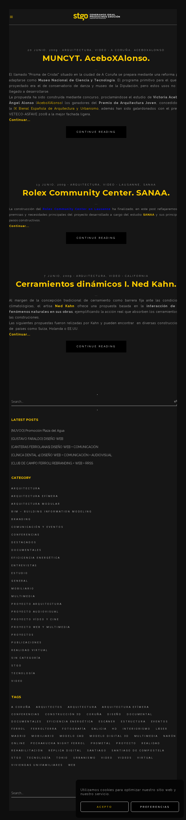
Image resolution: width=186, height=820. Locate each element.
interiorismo (137, 728)
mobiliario (43, 736)
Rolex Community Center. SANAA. (96, 193)
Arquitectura (77, 50)
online (18, 743)
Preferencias (155, 807)
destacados (24, 542)
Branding (21, 519)
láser (162, 728)
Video (101, 50)
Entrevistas (24, 565)
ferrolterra (44, 728)
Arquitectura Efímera (34, 496)
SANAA (149, 184)
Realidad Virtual (29, 650)
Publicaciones (26, 642)
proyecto (126, 743)
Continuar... (19, 120)
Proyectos (22, 634)
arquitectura (82, 707)
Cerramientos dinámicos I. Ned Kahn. (96, 284)
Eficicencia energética (35, 557)
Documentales (26, 550)
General (19, 580)
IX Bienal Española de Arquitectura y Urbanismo (56, 108)
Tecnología (23, 673)
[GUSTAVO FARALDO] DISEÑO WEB (37, 439)
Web (72, 765)
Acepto (104, 807)
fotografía (74, 728)
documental (140, 714)
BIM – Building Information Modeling (51, 511)
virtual (145, 757)
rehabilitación (27, 750)
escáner (107, 721)
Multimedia (23, 596)
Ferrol (18, 728)
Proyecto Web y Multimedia (40, 627)
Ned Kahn (64, 306)
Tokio (62, 757)
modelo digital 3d (109, 736)
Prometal (101, 743)
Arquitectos (49, 707)
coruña (94, 714)
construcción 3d (63, 714)
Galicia (99, 728)
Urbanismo (84, 757)
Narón (169, 736)
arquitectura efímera (125, 707)
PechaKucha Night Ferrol (58, 743)
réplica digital (65, 750)
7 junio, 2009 (58, 276)
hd (114, 728)
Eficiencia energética (70, 721)
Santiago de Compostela (138, 750)
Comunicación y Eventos (37, 527)
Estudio (19, 573)
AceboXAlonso (149, 50)
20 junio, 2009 (43, 50)
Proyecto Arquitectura (36, 604)
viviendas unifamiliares (37, 765)
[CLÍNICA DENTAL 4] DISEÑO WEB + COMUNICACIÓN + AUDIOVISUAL (61, 455)
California (137, 276)
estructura (133, 721)
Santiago (97, 750)
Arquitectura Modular (35, 503)
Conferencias (25, 534)
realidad (151, 743)
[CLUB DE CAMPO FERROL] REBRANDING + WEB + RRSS (52, 463)
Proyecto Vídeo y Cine (35, 619)
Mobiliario (22, 588)
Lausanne (129, 184)
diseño (114, 714)
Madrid (18, 736)
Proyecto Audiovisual (35, 611)
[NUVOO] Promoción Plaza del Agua (37, 430)
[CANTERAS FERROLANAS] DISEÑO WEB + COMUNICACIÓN (54, 447)
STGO (16, 665)
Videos (125, 757)
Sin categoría (26, 657)
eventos (159, 721)
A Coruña (121, 50)
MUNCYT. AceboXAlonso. (96, 58)
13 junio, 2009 (51, 184)
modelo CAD (72, 736)
